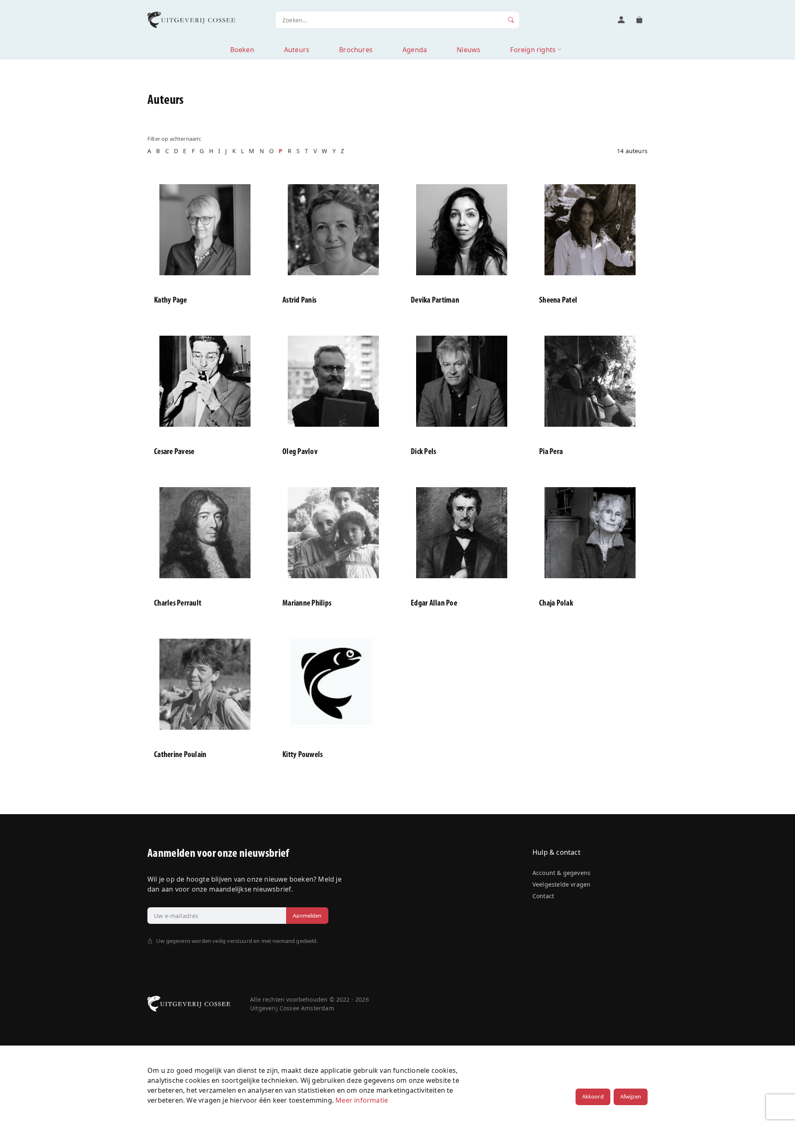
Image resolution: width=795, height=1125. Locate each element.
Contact (543, 896)
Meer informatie (361, 1100)
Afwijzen (630, 1096)
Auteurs (296, 49)
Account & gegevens (561, 873)
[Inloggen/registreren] (621, 19)
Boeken (242, 49)
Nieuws (468, 49)
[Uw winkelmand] (639, 19)
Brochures (356, 49)
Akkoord (593, 1096)
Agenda (414, 49)
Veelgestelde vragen (561, 884)
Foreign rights (533, 49)
